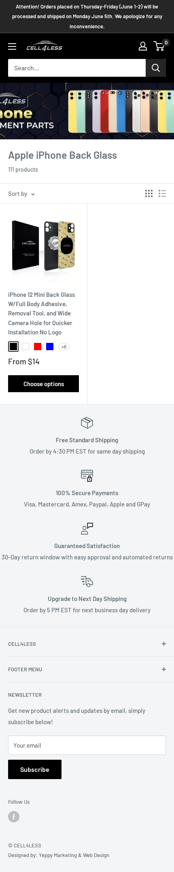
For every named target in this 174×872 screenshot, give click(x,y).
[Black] (13, 346)
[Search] (156, 68)
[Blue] (49, 346)
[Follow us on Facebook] (13, 816)
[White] (25, 346)
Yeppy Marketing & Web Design (74, 855)
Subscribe (34, 769)
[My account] (143, 46)
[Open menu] (12, 46)
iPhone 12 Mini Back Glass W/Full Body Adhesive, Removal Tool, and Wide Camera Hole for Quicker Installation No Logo (41, 313)
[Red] (37, 346)
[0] (159, 46)
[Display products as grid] (149, 193)
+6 (64, 346)
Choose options (43, 383)
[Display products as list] (162, 193)
